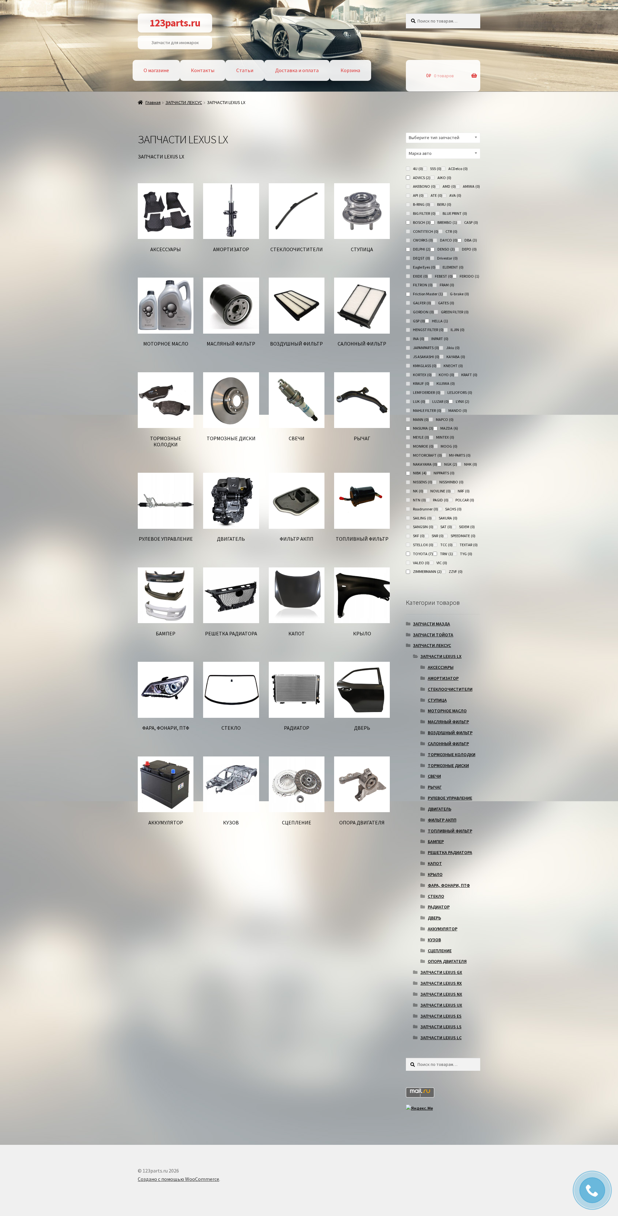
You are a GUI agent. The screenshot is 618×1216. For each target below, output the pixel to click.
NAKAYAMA (425, 464)
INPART (439, 338)
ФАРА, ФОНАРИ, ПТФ (449, 885)
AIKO (444, 177)
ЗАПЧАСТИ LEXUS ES (441, 1016)
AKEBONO (424, 186)
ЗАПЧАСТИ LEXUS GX (441, 972)
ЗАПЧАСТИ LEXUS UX (441, 1005)
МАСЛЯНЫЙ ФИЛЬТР (448, 722)
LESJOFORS (459, 392)
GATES (446, 302)
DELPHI (421, 249)
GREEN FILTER (455, 311)
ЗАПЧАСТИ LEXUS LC (441, 1037)
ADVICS (421, 177)
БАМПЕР (436, 841)
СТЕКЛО (436, 896)
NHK (470, 464)
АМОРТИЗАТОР (443, 678)
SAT (446, 526)
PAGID (440, 500)
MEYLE (421, 437)
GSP (419, 320)
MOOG (449, 446)
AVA (455, 195)
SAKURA (448, 518)
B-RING (421, 204)
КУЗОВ (434, 940)
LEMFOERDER (426, 392)
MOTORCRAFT (427, 455)
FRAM (447, 284)
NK (418, 491)
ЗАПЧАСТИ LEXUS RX (441, 983)
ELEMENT (453, 267)
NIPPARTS (444, 472)
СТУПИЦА (437, 700)
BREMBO (447, 222)
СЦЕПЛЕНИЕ (440, 951)
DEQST (421, 258)
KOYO (446, 374)
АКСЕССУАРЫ (441, 667)
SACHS (453, 509)
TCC (446, 544)
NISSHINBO (451, 482)
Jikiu (453, 347)
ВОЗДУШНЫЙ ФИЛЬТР (450, 733)
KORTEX (422, 374)
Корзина (350, 70)
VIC (441, 562)
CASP (471, 222)
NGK (450, 464)
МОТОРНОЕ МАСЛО (447, 711)
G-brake (459, 293)
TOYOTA (423, 553)
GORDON (423, 311)
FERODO (469, 276)
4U (418, 168)
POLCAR (464, 500)
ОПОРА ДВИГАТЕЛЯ (447, 961)
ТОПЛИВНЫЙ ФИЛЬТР (450, 831)
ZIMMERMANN (427, 571)
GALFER (422, 302)
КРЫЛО (435, 874)
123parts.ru (175, 22)
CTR (451, 231)
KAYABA (455, 356)
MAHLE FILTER (427, 410)
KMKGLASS (424, 365)
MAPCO (445, 419)
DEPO (469, 249)
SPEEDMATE (463, 535)
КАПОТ (435, 863)
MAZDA (449, 428)
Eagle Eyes (424, 267)
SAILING (422, 518)
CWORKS (423, 240)
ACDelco (458, 168)
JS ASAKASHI (426, 356)
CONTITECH (425, 231)
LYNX (462, 401)
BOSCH (421, 222)
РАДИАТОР (439, 907)
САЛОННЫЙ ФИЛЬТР (448, 743)
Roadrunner (425, 509)
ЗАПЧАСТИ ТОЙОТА (433, 635)
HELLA (440, 320)
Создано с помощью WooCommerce (178, 1179)
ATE (436, 195)
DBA (470, 240)
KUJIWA (445, 383)
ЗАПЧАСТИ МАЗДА (431, 624)
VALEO (421, 562)
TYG (466, 553)
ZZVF (456, 571)
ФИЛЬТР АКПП (442, 820)
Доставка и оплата (297, 70)
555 (435, 168)
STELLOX (423, 544)
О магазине (156, 70)
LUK (419, 401)
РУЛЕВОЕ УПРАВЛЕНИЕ (450, 798)
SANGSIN (423, 526)
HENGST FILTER (428, 329)
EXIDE (420, 276)
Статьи (244, 70)
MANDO (457, 410)
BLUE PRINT (455, 213)
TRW (446, 553)
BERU (444, 204)
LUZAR (440, 401)
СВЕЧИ (434, 776)
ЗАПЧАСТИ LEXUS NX (441, 994)
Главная (153, 102)
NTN (419, 500)
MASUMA (423, 428)
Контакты (202, 70)
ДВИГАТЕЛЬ (439, 809)
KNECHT (453, 365)
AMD (449, 186)
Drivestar (447, 258)
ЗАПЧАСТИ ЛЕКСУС (183, 102)
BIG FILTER (424, 213)
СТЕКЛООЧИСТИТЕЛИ (450, 689)
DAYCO (448, 240)
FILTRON (423, 284)
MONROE (423, 446)
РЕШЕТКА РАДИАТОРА (450, 852)
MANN (421, 419)
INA (418, 338)
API (418, 195)
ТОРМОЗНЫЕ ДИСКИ (448, 765)
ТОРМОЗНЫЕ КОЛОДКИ (451, 754)
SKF (419, 535)
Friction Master (428, 293)
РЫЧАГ (435, 787)
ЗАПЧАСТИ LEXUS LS (441, 1027)
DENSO (446, 249)
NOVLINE (440, 491)
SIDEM (467, 526)
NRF (464, 491)
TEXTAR (469, 544)
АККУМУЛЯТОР (442, 929)
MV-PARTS (460, 455)
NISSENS (422, 482)
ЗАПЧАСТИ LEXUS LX (441, 656)
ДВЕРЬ (434, 918)
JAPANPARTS (426, 347)
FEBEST (444, 276)
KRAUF (421, 383)
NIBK (419, 472)
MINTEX (445, 437)
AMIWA (471, 186)
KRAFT (469, 374)
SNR (438, 535)
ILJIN (457, 329)
